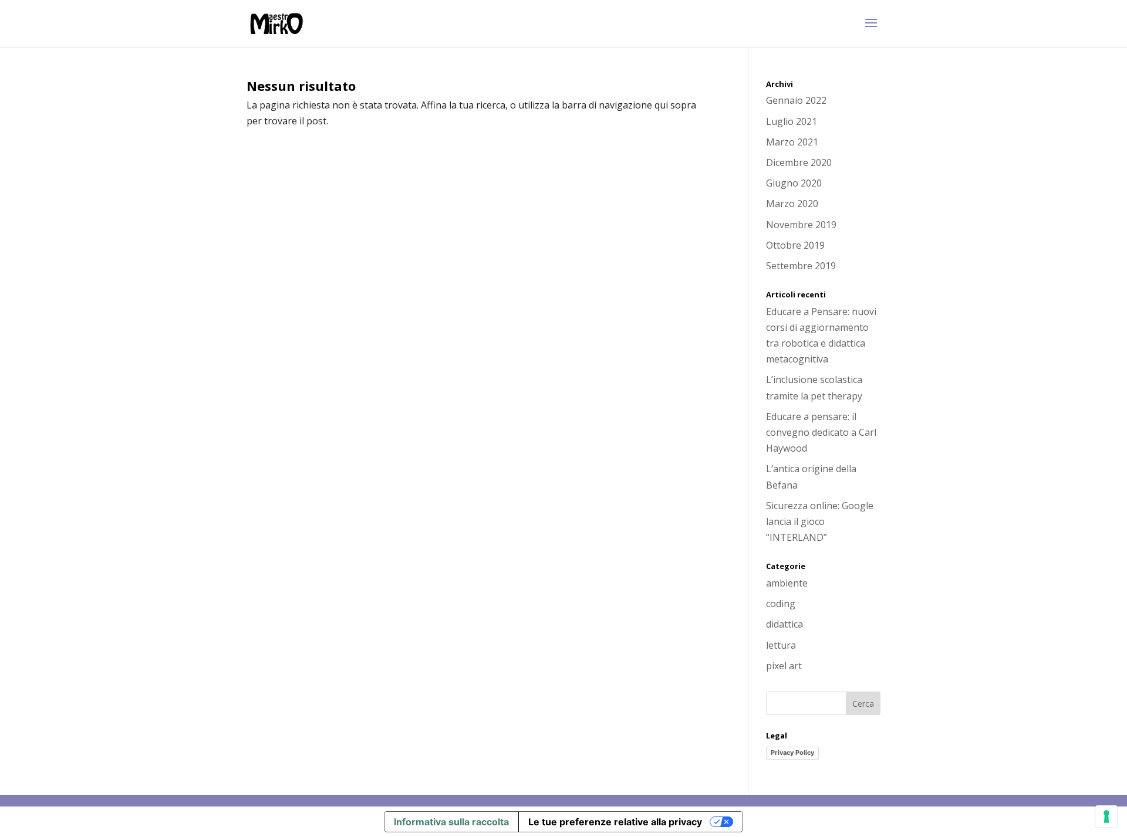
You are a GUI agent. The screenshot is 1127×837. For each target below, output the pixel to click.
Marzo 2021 (792, 141)
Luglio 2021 (791, 121)
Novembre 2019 (801, 224)
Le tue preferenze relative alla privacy (615, 822)
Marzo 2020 (792, 203)
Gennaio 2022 (796, 100)
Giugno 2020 (794, 183)
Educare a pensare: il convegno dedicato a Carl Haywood (821, 432)
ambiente (787, 583)
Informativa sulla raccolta (451, 822)
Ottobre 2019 (795, 245)
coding (780, 603)
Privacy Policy (792, 752)
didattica (784, 624)
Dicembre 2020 (799, 162)
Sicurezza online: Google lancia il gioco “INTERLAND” (819, 521)
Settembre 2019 (801, 265)
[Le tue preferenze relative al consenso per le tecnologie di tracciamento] (1106, 816)
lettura (781, 645)
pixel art (784, 665)
